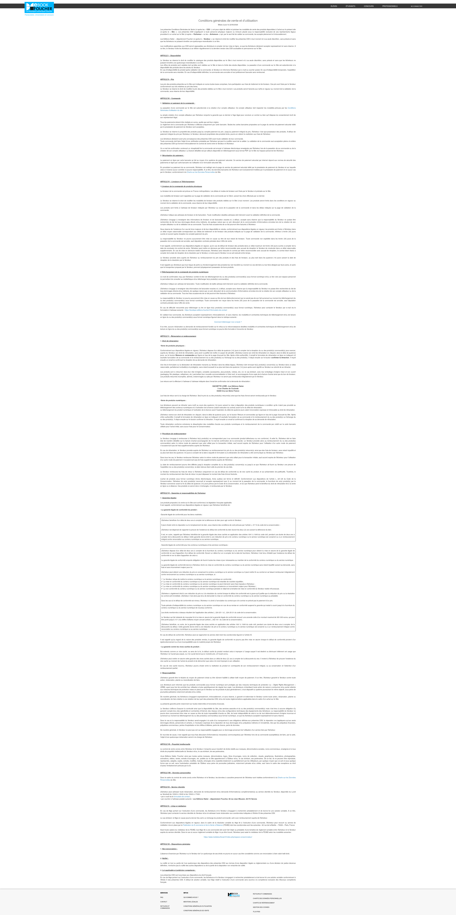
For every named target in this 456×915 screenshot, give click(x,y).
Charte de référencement (264, 903)
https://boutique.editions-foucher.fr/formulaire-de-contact (206, 310)
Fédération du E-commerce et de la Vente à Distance (203, 825)
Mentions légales (190, 902)
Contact (163, 902)
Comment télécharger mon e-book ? (228, 322)
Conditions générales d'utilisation (197, 906)
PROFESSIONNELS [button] (389, 6)
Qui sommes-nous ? (190, 897)
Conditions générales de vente (196, 910)
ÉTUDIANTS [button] (350, 6)
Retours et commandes (165, 907)
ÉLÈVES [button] (334, 6)
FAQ (161, 897)
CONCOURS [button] (369, 6)
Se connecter (416, 6)
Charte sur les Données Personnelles (201, 172)
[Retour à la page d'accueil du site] (61, 9)
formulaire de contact (182, 796)
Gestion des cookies (261, 907)
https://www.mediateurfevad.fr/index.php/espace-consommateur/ (228, 837)
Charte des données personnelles (267, 898)
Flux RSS (256, 911)
